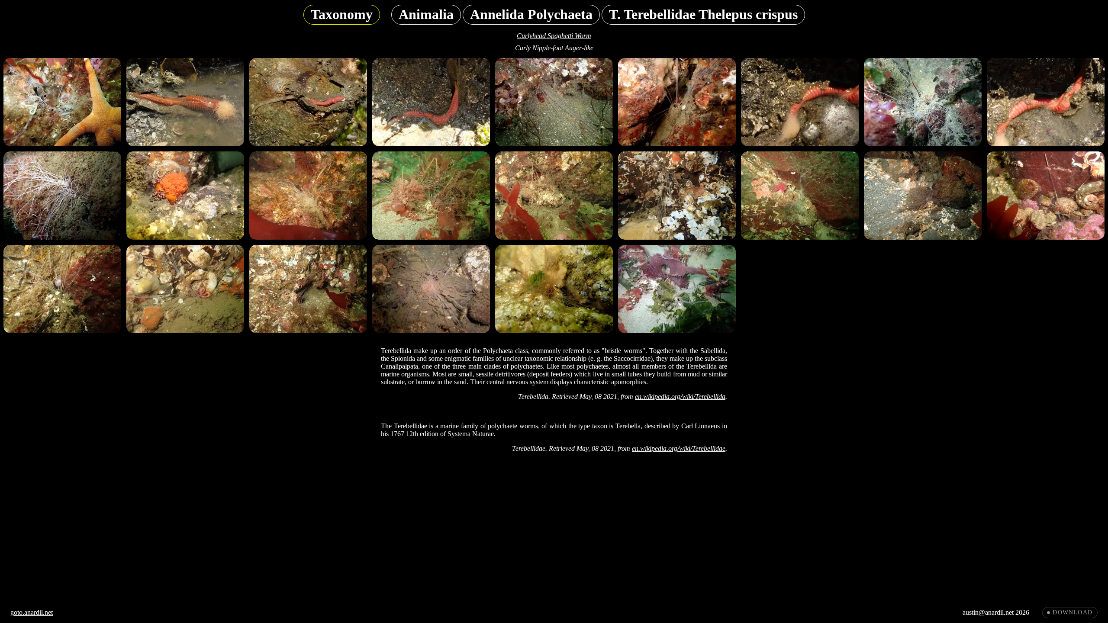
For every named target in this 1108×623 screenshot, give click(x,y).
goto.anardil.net (31, 612)
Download (1072, 612)
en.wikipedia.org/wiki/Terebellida (680, 396)
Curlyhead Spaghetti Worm (554, 35)
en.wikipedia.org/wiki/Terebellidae (678, 448)
